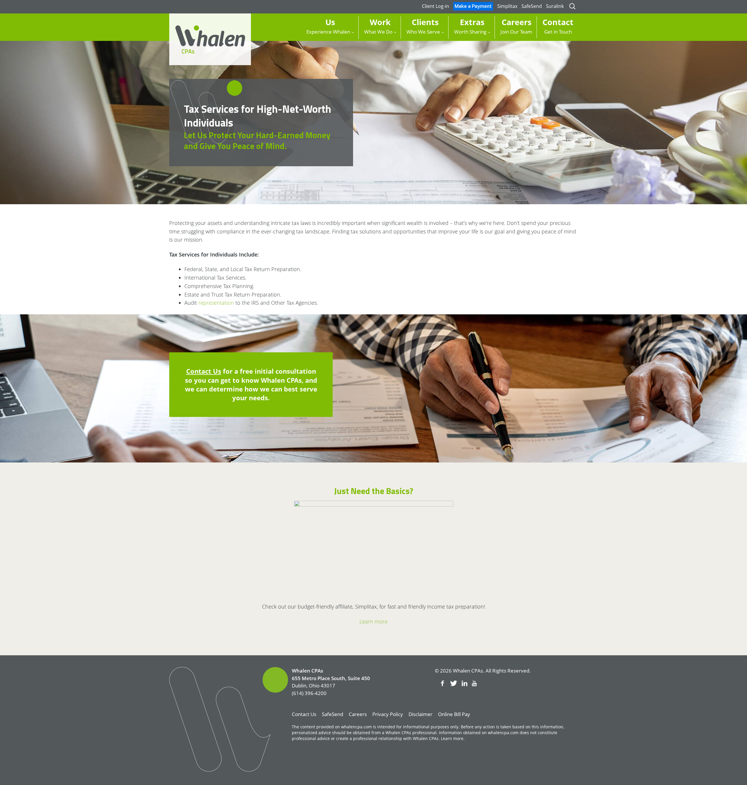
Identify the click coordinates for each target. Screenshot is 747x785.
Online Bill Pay (454, 714)
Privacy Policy (387, 714)
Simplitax (507, 6)
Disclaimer (420, 714)
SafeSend (531, 6)
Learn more (373, 621)
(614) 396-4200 (309, 693)
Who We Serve (423, 26)
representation (216, 302)
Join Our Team (516, 26)
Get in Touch (557, 26)
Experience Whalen (328, 26)
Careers (358, 714)
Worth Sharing (470, 26)
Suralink (555, 6)
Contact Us (203, 371)
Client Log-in (435, 6)
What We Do (378, 26)
